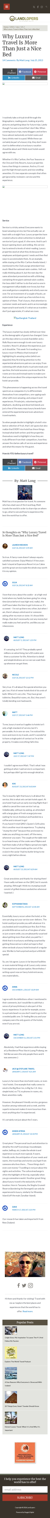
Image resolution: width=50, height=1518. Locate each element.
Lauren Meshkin (20, 545)
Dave (14, 1207)
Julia (14, 582)
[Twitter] (34, 7)
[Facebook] (38, 7)
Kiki (14, 784)
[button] (46, 7)
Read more (28, 1311)
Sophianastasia (20, 904)
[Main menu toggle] (7, 7)
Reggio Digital (29, 1512)
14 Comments (8, 60)
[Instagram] (42, 7)
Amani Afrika (18, 1131)
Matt (14, 712)
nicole (15, 675)
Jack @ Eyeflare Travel (23, 1069)
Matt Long (18, 637)
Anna (14, 987)
